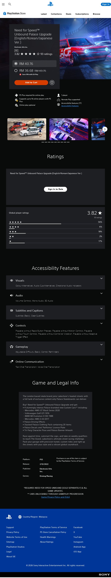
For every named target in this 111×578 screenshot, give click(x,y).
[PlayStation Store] (15, 13)
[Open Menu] (3, 4)
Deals (68, 14)
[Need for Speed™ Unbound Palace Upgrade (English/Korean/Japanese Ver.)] (26, 129)
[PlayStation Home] (50, 4)
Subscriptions (82, 14)
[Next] (104, 129)
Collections (56, 14)
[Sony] (104, 576)
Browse (96, 14)
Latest (44, 14)
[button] (70, 106)
